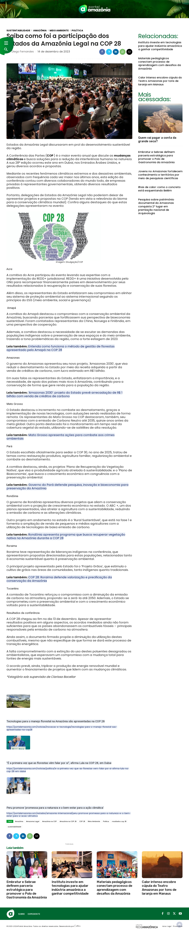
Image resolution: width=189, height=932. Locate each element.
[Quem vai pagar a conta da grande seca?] (160, 118)
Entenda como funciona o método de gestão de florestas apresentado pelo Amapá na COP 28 (60, 348)
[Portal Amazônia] (94, 9)
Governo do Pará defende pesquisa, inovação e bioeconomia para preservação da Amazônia (67, 486)
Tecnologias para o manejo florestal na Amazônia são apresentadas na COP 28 (55, 721)
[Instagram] (168, 913)
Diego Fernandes (23, 51)
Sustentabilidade (18, 30)
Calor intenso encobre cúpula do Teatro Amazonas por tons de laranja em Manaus (160, 81)
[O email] (129, 52)
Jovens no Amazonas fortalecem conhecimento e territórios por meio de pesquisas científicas (160, 174)
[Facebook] (102, 52)
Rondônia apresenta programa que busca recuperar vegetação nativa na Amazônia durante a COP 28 (65, 536)
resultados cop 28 (119, 821)
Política (77, 30)
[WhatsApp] (123, 52)
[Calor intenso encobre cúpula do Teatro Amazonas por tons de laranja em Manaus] (162, 864)
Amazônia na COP (49, 821)
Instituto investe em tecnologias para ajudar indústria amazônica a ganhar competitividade (160, 45)
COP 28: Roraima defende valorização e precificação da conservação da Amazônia (59, 579)
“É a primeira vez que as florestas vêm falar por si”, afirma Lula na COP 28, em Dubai (58, 763)
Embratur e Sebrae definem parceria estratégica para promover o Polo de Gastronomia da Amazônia (156, 157)
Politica (106, 821)
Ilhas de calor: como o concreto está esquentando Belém (159, 188)
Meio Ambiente (59, 30)
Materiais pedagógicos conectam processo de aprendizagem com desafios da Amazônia (159, 63)
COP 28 (82, 821)
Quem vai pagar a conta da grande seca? (157, 139)
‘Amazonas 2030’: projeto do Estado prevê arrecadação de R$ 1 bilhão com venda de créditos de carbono (64, 394)
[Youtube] (180, 913)
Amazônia (40, 30)
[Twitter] (109, 52)
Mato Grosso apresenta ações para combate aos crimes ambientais (60, 437)
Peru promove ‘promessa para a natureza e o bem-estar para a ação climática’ (55, 807)
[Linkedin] (116, 52)
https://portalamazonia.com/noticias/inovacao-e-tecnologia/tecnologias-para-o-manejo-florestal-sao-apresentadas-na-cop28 (61, 728)
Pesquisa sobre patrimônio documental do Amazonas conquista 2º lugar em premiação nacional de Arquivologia (156, 206)
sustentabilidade (14, 827)
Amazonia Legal (32, 821)
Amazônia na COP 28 (68, 821)
